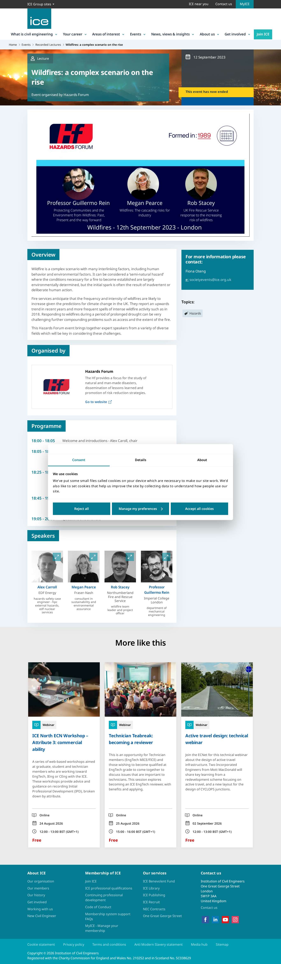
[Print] (6, 506)
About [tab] (202, 460)
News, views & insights (170, 34)
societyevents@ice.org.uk (210, 279)
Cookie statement (41, 944)
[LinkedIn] (215, 919)
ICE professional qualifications (108, 888)
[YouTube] (225, 919)
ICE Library (151, 888)
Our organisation (40, 881)
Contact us (223, 4)
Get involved (235, 34)
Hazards (195, 313)
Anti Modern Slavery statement (158, 944)
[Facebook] (205, 919)
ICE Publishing (154, 895)
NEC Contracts (154, 909)
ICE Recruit (151, 902)
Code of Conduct (98, 907)
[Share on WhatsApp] (6, 484)
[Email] (6, 495)
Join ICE (263, 34)
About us (207, 34)
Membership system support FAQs (107, 916)
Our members (38, 888)
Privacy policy (73, 944)
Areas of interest (106, 34)
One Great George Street (162, 916)
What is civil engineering (32, 34)
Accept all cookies (199, 508)
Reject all (81, 508)
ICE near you (198, 4)
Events (135, 34)
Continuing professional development (104, 897)
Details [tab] (140, 460)
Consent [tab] (78, 460)
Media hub (199, 944)
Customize (140, 508)
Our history (36, 895)
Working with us (40, 909)
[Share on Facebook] (6, 463)
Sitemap (222, 944)
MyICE (245, 4)
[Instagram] (235, 919)
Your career (72, 34)
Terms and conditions (109, 944)
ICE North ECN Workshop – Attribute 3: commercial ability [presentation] (60, 742)
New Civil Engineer (41, 916)
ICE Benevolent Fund (159, 881)
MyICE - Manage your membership (101, 928)
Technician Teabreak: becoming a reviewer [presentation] (131, 739)
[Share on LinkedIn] (6, 474)
